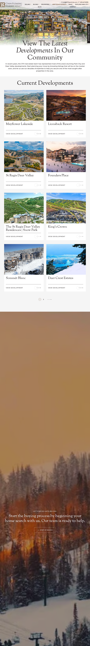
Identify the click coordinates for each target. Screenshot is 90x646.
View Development (14, 134)
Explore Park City (81, 4)
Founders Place (58, 175)
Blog (40, 7)
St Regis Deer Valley (20, 175)
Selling (27, 4)
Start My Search (46, 530)
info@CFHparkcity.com (70, 2)
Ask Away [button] (89, 16)
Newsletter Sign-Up (89, 33)
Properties (45, 4)
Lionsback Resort (60, 124)
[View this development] (24, 105)
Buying (35, 4)
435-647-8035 (84, 2)
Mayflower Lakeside (19, 124)
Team (70, 4)
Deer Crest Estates (60, 278)
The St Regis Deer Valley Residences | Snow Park (23, 228)
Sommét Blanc (16, 278)
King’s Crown (57, 227)
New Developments (59, 4)
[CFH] (11, 4)
